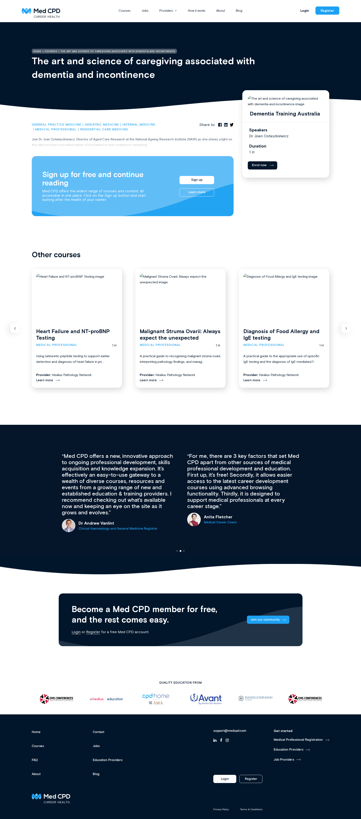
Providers (166, 10)
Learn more (196, 192)
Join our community (265, 620)
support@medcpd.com (229, 731)
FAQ (35, 760)
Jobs (145, 10)
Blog (239, 10)
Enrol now (259, 165)
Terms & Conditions (251, 809)
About (220, 10)
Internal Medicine (138, 125)
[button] (15, 328)
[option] (56, 699)
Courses (125, 10)
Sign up (196, 180)
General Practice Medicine (56, 125)
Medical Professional (55, 129)
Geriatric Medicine (102, 125)
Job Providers (284, 760)
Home (36, 732)
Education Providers (107, 760)
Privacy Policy (221, 809)
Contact (98, 732)
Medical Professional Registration (298, 740)
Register (327, 10)
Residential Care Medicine (104, 129)
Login (304, 10)
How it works (196, 10)
